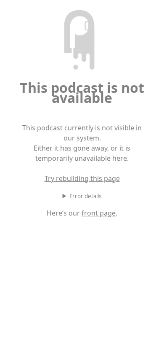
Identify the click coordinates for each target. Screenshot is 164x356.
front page (99, 213)
